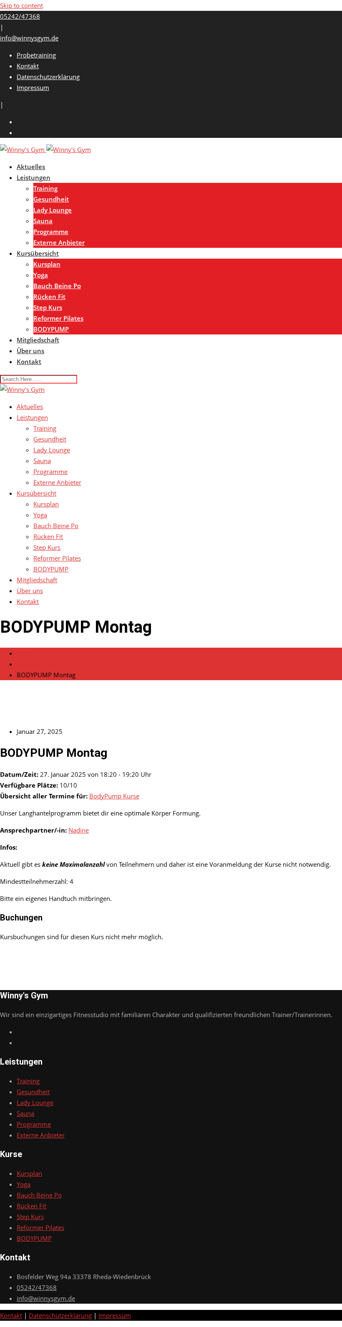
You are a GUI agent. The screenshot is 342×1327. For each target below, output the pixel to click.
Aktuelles (31, 166)
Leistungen (33, 177)
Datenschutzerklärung (48, 76)
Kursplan (46, 264)
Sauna (43, 221)
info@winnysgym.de (29, 38)
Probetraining (36, 55)
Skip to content (21, 5)
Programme (50, 231)
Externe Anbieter (59, 242)
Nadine (78, 830)
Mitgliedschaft (38, 340)
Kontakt (28, 66)
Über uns (30, 351)
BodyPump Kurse (114, 796)
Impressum (33, 87)
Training (45, 188)
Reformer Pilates (58, 318)
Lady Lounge (52, 210)
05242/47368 (20, 16)
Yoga (40, 275)
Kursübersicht (38, 253)
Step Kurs (47, 307)
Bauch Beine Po (57, 286)
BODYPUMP (51, 329)
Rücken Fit (49, 296)
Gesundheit (51, 199)
